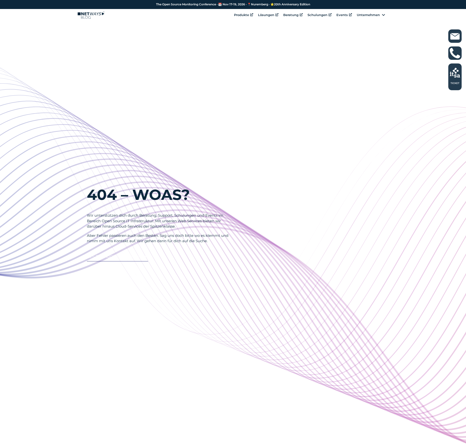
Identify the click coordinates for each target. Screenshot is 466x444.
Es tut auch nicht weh (115, 256)
